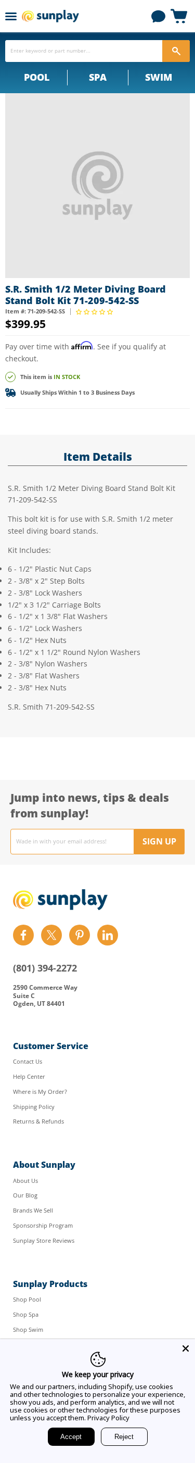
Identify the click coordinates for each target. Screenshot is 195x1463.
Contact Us (27, 1061)
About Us (25, 1180)
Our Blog (25, 1195)
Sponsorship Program (43, 1225)
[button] (95, 312)
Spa (98, 77)
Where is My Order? (40, 1091)
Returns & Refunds (38, 1121)
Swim (158, 77)
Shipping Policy (34, 1107)
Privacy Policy (108, 1417)
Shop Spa (25, 1314)
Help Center (29, 1076)
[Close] (185, 1348)
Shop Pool (27, 1299)
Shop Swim (28, 1329)
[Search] (176, 51)
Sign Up (159, 841)
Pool (36, 77)
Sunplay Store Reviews (43, 1240)
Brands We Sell (33, 1210)
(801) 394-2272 (45, 968)
